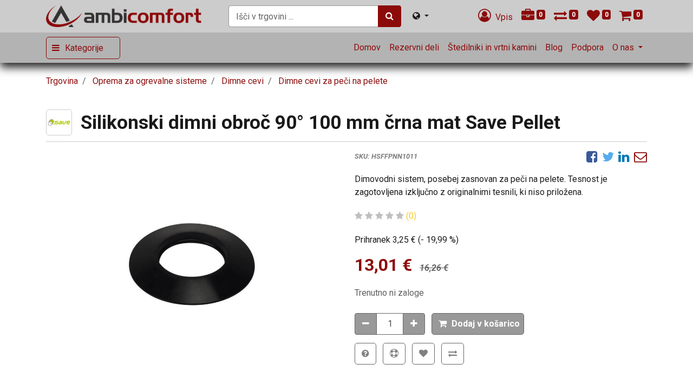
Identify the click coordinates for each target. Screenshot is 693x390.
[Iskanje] (389, 16)
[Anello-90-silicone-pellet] (192, 258)
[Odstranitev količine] (366, 324)
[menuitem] (367, 47)
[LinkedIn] (624, 156)
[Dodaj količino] (414, 324)
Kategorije (84, 48)
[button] (478, 324)
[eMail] (640, 156)
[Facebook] (592, 156)
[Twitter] (608, 156)
